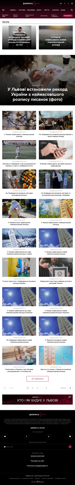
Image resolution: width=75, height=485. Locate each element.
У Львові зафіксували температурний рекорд (19, 135)
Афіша (63, 10)
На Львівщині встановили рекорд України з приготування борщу (56, 135)
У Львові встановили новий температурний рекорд (56, 341)
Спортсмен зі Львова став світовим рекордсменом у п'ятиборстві (19, 370)
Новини (12, 10)
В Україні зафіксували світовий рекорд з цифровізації (56, 165)
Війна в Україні (15, 15)
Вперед (63, 388)
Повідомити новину (60, 478)
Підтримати (68, 15)
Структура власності (14, 478)
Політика (22, 10)
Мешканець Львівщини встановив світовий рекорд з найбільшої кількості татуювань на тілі (19, 38)
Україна (43, 143)
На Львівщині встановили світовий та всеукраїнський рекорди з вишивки (55, 194)
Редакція (37, 478)
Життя (46, 10)
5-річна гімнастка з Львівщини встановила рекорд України (19, 282)
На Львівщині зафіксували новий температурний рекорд (19, 341)
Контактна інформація (47, 478)
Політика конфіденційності (37, 466)
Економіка (31, 10)
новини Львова (38, 476)
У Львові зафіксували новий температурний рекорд (56, 41)
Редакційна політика (27, 478)
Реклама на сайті (37, 461)
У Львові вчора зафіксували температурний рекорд (19, 224)
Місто (6, 113)
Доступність (44, 15)
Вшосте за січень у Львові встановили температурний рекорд (56, 370)
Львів (6, 143)
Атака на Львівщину (54, 15)
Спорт (43, 260)
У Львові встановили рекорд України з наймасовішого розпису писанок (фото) (37, 94)
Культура (55, 10)
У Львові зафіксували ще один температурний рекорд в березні (19, 312)
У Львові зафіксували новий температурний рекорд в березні (56, 312)
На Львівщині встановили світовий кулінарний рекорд (19, 194)
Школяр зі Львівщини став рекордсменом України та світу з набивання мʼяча (19, 165)
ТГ (5, 172)
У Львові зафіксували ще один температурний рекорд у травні (19, 253)
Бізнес (39, 10)
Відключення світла (30, 15)
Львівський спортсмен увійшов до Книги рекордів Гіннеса (56, 282)
